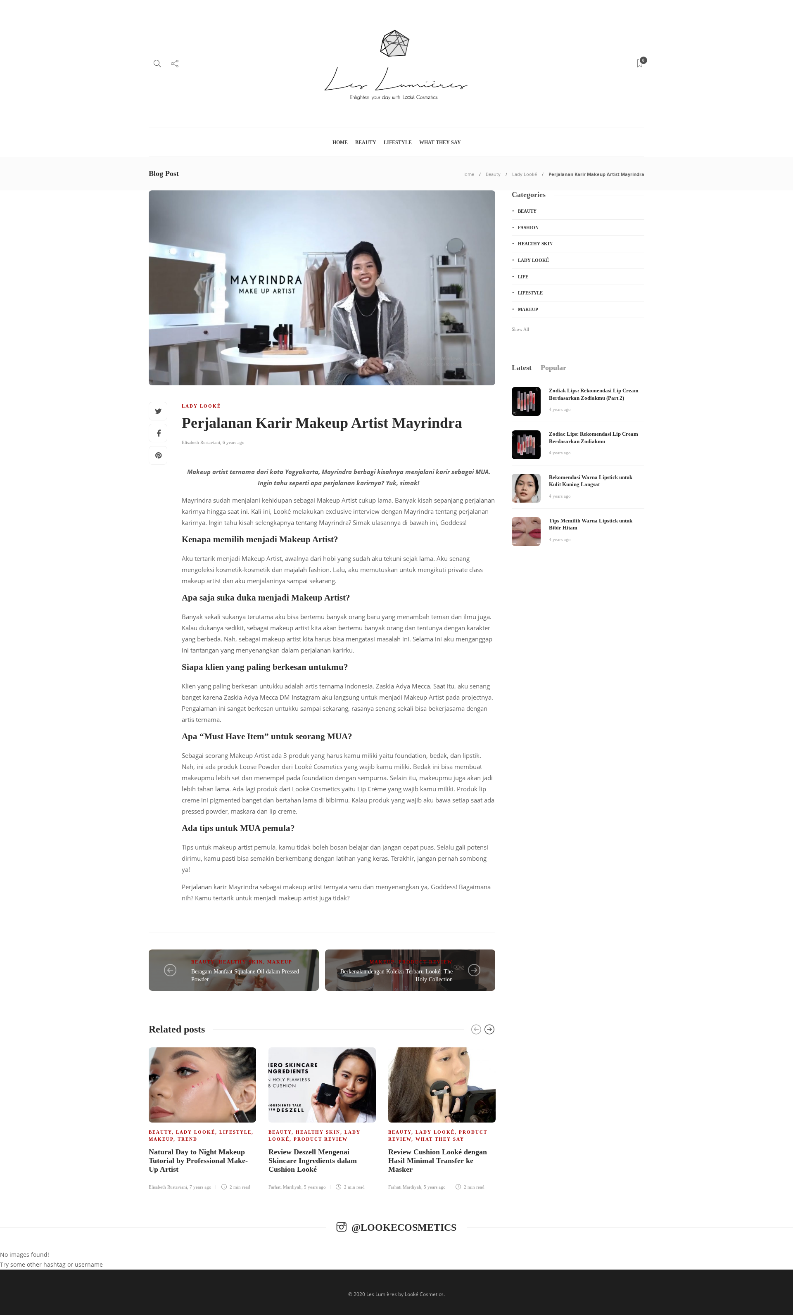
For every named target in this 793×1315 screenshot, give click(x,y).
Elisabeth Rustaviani (201, 442)
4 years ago (560, 409)
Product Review (426, 961)
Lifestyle (398, 142)
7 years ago (200, 1186)
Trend (187, 1139)
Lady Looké (524, 174)
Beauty (365, 142)
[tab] (522, 367)
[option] (202, 1120)
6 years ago (234, 442)
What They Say (440, 142)
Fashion (528, 227)
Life (523, 276)
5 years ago (315, 1186)
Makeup (279, 961)
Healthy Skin (240, 961)
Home (340, 142)
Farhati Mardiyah (285, 1186)
